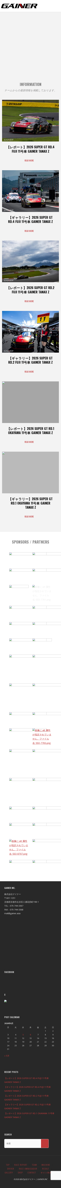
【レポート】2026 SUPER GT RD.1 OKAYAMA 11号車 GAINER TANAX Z (30, 430)
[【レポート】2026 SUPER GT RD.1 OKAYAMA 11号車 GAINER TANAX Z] (30, 423)
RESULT (45, 1168)
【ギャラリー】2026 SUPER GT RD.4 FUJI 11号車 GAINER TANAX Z (30, 219)
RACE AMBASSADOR (28, 1168)
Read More (30, 161)
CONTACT (32, 1172)
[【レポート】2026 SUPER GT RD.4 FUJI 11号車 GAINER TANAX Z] (30, 141)
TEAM (34, 1164)
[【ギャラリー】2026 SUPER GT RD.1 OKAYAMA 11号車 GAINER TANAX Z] (30, 493)
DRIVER (10, 1168)
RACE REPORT (20, 1164)
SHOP (20, 1172)
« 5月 (6, 1056)
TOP (8, 1164)
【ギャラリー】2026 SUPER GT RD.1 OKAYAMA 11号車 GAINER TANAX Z (30, 503)
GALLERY (9, 1172)
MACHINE (46, 1164)
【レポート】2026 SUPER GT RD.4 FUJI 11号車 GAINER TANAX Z (30, 148)
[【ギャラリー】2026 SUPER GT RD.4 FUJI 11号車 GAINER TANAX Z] (30, 212)
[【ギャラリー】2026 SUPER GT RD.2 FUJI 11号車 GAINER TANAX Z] (30, 353)
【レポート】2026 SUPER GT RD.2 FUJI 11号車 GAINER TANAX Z (30, 289)
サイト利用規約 (48, 1172)
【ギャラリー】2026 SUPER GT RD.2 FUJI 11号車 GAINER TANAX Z (30, 360)
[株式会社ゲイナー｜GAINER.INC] (19, 6)
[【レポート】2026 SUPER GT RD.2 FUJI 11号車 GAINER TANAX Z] (30, 282)
